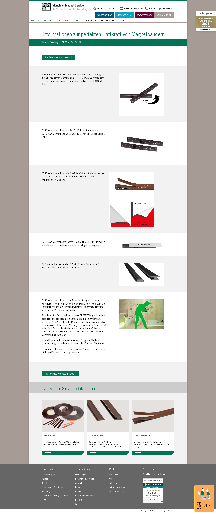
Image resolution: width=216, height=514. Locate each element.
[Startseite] (67, 7)
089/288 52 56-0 (70, 41)
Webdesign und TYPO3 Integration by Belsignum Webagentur (157, 511)
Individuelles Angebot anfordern (60, 373)
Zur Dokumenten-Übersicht (58, 57)
